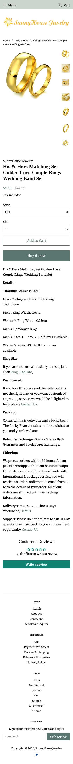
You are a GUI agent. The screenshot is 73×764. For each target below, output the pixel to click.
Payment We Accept (36, 647)
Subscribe (58, 737)
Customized (36, 706)
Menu (12, 5)
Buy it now (37, 255)
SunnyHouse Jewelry (48, 748)
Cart (67, 5)
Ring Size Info (21, 372)
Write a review (36, 564)
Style (6, 205)
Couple (36, 700)
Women (36, 690)
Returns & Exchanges (36, 657)
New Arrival (36, 685)
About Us (36, 613)
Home (6, 40)
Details (26, 511)
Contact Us (29, 404)
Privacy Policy (37, 662)
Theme (36, 711)
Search (36, 608)
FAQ (36, 642)
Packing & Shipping (36, 652)
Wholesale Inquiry (36, 624)
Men (36, 695)
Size (6, 222)
